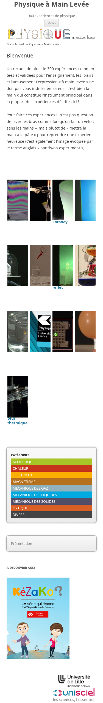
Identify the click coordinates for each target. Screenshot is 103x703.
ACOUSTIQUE (23, 461)
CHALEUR (20, 468)
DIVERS (18, 514)
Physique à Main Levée (51, 4)
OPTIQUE (20, 508)
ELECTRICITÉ (23, 475)
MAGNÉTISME (24, 481)
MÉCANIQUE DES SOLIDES (34, 501)
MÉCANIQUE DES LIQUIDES (35, 494)
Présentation (21, 543)
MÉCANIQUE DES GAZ (30, 488)
